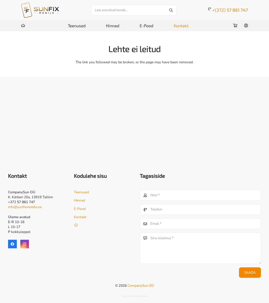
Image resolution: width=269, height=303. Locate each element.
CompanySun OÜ (141, 285)
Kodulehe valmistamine (134, 296)
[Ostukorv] (235, 25)
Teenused (81, 192)
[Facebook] (12, 244)
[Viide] (23, 25)
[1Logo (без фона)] (40, 10)
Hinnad (79, 200)
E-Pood (80, 208)
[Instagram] (24, 244)
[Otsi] (171, 10)
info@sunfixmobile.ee (25, 207)
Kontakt (80, 217)
